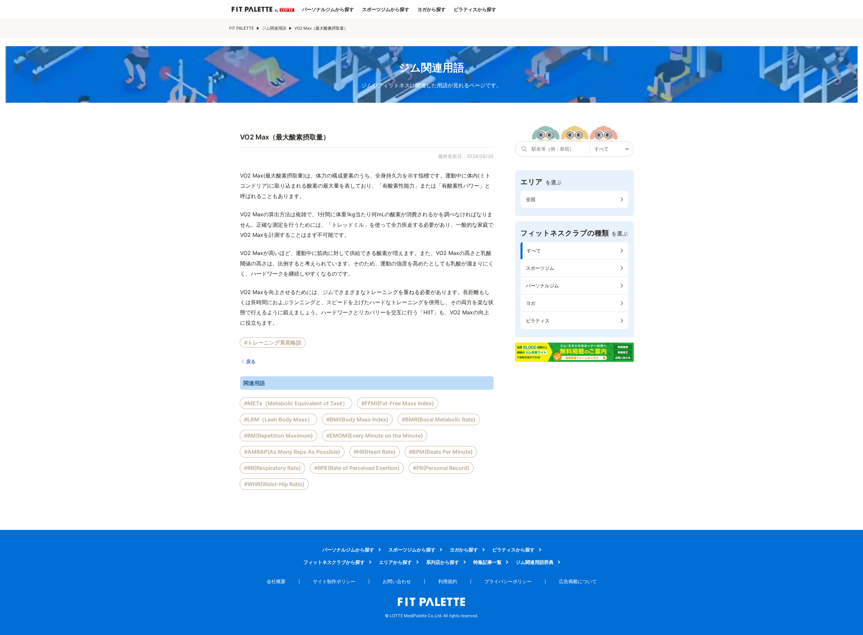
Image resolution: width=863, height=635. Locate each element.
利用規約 (447, 581)
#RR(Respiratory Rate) (272, 468)
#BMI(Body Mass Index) (357, 419)
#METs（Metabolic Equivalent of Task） (296, 403)
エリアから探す (395, 562)
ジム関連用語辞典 (535, 562)
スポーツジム (540, 268)
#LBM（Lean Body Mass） (278, 419)
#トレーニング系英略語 (272, 342)
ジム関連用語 (274, 28)
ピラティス (537, 320)
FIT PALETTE (241, 28)
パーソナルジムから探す (328, 9)
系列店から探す (442, 562)
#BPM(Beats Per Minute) (441, 451)
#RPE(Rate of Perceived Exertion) (356, 468)
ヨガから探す (431, 9)
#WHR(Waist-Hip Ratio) (274, 484)
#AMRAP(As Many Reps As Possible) (292, 451)
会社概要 (276, 581)
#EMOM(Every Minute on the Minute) (374, 435)
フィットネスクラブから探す (334, 562)
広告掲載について (578, 581)
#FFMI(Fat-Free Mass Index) (397, 403)
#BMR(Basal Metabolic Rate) (438, 419)
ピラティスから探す (475, 9)
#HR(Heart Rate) (374, 451)
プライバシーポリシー (508, 581)
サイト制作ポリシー (334, 581)
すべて (534, 250)
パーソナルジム (542, 285)
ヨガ (530, 303)
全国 (530, 199)
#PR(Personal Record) (441, 468)
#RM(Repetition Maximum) (278, 435)
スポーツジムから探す (385, 9)
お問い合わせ (397, 581)
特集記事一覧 (487, 562)
